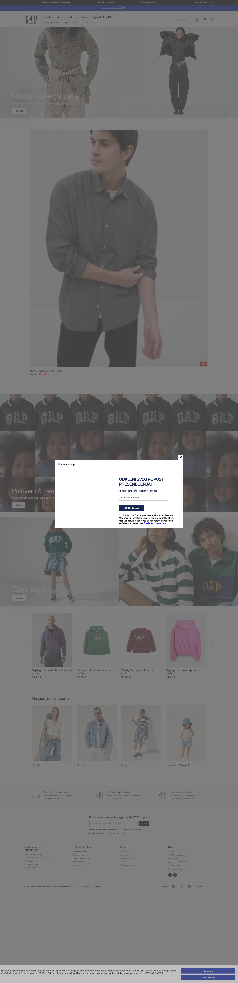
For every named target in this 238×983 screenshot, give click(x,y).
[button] (180, 457)
